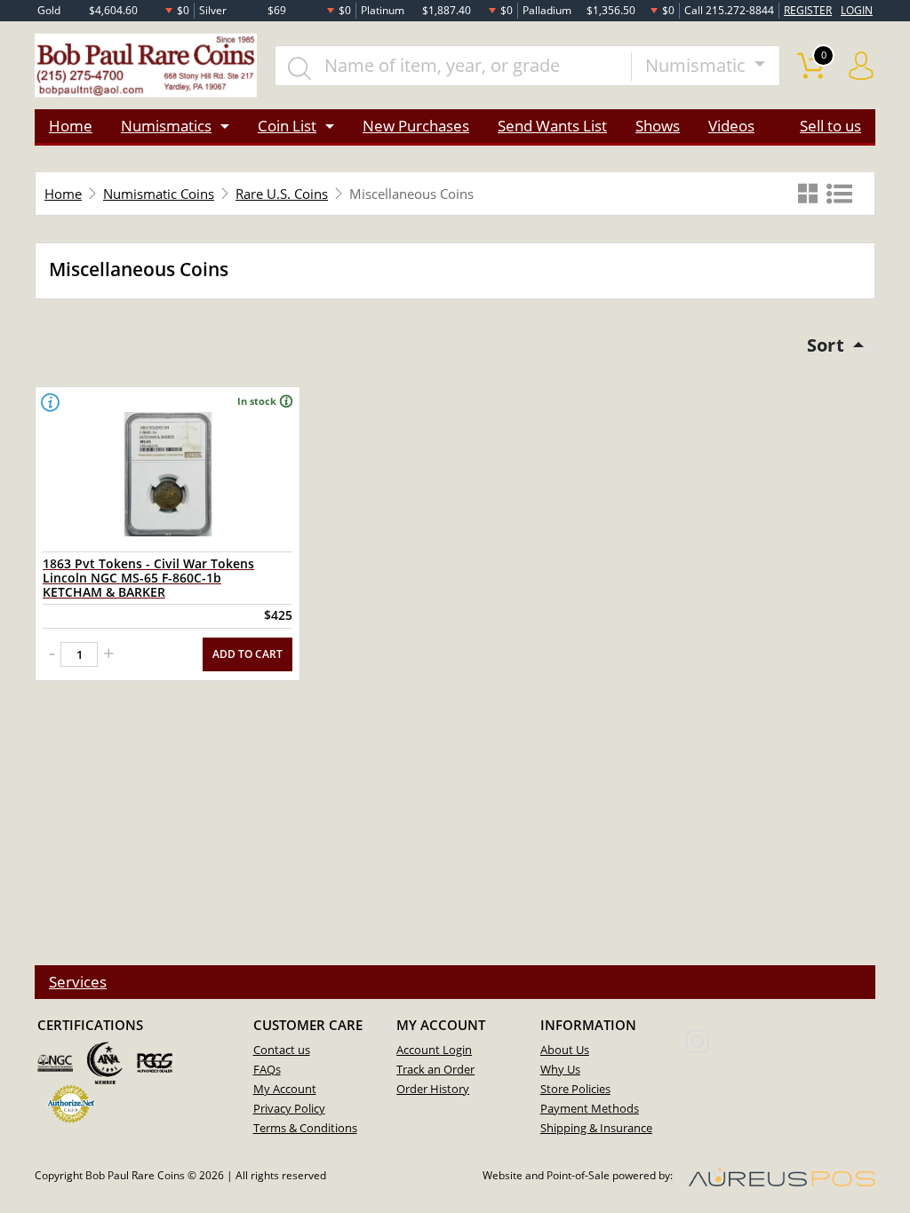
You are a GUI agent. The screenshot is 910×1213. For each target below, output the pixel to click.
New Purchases (416, 125)
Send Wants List (552, 125)
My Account (284, 1089)
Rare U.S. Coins (281, 193)
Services (78, 981)
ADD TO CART (247, 654)
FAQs (267, 1069)
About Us (564, 1050)
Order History (432, 1089)
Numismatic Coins (158, 193)
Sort (828, 345)
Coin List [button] (287, 125)
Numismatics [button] (166, 125)
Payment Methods (589, 1108)
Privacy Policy (289, 1108)
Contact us (281, 1050)
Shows (657, 125)
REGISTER (808, 10)
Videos (731, 125)
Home (70, 125)
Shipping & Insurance (596, 1128)
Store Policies (575, 1089)
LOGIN (857, 10)
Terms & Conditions (305, 1128)
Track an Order (435, 1069)
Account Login (434, 1050)
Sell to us (830, 125)
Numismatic (697, 65)
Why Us (560, 1069)
